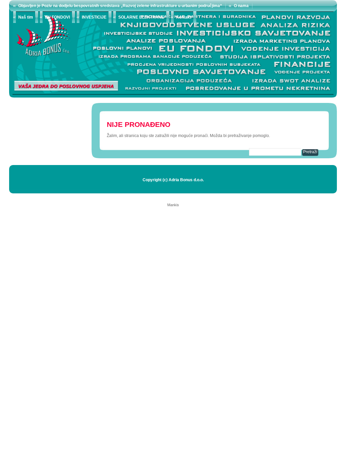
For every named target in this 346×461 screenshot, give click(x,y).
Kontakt (183, 17)
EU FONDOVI (57, 17)
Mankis (173, 205)
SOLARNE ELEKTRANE (141, 17)
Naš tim (25, 17)
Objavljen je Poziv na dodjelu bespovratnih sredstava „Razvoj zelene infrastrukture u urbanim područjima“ (120, 5)
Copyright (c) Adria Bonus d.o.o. (173, 180)
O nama (241, 5)
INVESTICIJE (94, 17)
